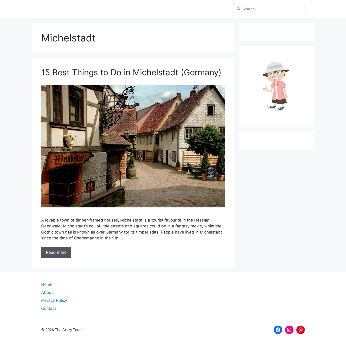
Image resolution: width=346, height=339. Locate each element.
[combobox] (270, 9)
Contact (48, 308)
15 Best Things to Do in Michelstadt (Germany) (131, 72)
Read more (56, 252)
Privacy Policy (54, 300)
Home (46, 284)
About (47, 292)
